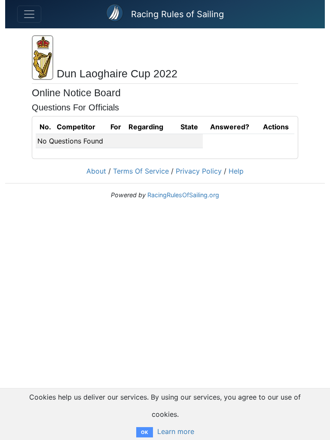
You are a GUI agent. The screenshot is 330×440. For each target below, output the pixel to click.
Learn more (175, 431)
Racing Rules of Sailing (177, 14)
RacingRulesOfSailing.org (183, 195)
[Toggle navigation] (29, 14)
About (96, 171)
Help (236, 171)
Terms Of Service (141, 171)
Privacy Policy (199, 171)
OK (144, 432)
